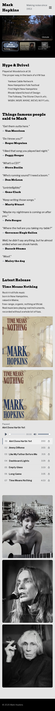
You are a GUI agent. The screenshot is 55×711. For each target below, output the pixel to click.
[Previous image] (7, 341)
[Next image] (48, 341)
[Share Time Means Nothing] (48, 480)
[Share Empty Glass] (48, 467)
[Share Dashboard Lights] (48, 461)
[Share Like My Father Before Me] (48, 454)
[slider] (17, 434)
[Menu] (50, 7)
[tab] (10, 46)
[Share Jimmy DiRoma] (48, 448)
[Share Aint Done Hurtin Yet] (48, 441)
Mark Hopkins (10, 7)
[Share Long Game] (48, 474)
